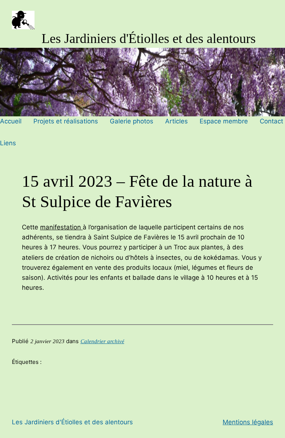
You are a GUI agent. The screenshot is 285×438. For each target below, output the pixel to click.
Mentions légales (248, 422)
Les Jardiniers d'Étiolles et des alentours (149, 38)
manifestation (61, 227)
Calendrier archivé (102, 341)
